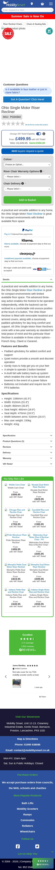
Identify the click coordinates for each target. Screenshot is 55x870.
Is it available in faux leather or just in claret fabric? (26, 91)
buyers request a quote (26, 152)
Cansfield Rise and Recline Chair (39, 516)
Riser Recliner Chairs (12, 24)
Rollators (27, 825)
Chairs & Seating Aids (36, 24)
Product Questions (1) (13, 441)
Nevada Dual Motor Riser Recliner (39, 491)
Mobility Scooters (27, 808)
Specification (9, 435)
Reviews (7, 447)
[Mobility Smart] (14, 4)
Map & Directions (27, 739)
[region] (27, 676)
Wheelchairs (27, 831)
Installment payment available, (17, 258)
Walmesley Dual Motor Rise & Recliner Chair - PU (39, 544)
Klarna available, (11, 244)
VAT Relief (8, 464)
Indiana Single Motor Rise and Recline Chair (39, 596)
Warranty (7, 458)
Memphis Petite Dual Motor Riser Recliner (16, 571)
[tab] (27, 279)
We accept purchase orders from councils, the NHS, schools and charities (27, 785)
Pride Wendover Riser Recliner (16, 541)
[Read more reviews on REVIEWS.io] (27, 650)
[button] (6, 676)
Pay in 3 (8, 234)
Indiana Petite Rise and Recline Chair (16, 596)
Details (6, 279)
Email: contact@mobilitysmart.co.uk (28, 750)
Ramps (27, 814)
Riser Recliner (35, 213)
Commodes (27, 820)
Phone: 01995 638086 (27, 744)
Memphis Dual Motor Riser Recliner (39, 571)
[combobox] (27, 10)
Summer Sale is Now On (27, 16)
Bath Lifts (27, 803)
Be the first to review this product (36, 125)
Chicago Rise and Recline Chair (16, 516)
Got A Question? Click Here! (27, 99)
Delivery (7, 452)
